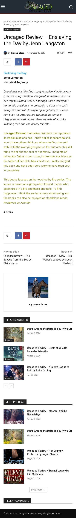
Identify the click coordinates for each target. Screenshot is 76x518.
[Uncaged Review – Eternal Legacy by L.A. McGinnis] (14, 476)
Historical (17, 21)
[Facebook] (18, 61)
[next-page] (11, 385)
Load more (36, 489)
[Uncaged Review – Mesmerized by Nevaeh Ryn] (14, 416)
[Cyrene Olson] (6, 53)
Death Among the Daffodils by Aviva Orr (49, 328)
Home (7, 21)
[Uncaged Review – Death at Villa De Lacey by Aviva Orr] (14, 353)
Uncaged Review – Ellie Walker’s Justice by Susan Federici (57, 259)
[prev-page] (6, 385)
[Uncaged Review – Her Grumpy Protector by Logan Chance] (14, 456)
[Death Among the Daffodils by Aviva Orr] (14, 334)
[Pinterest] (26, 61)
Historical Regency (33, 21)
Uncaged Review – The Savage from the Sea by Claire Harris (17, 259)
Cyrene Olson (18, 52)
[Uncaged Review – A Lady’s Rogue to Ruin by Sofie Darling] (14, 372)
